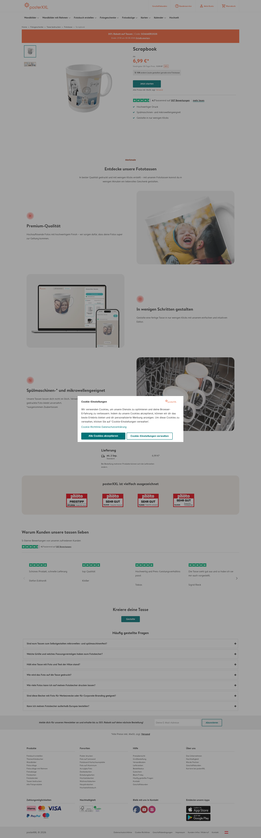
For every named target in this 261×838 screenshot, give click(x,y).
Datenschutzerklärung (114, 426)
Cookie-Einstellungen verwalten (149, 435)
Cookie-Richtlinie (91, 426)
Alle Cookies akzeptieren (103, 435)
